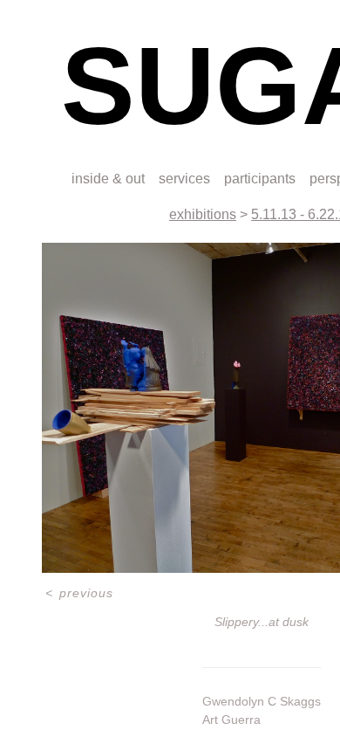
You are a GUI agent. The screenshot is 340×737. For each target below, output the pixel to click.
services (184, 178)
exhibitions (202, 214)
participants (260, 178)
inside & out (108, 178)
